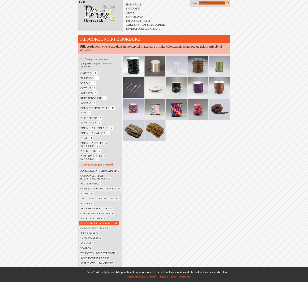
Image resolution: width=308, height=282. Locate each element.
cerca (194, 3)
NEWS (130, 12)
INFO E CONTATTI (138, 20)
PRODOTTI (133, 8)
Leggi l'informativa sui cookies (141, 277)
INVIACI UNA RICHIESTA (143, 28)
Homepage (134, 4)
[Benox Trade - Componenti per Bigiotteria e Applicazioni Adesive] (97, 21)
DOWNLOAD (134, 16)
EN (80, 2)
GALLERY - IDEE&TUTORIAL (145, 24)
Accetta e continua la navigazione (174, 277)
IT (84, 2)
